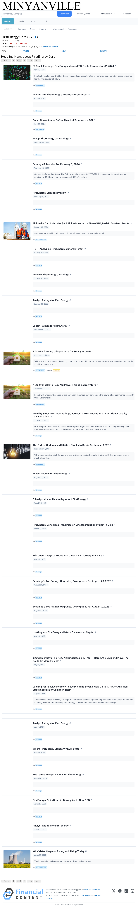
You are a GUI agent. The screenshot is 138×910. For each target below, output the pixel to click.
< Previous (6, 61)
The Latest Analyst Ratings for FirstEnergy (58, 774)
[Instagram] (132, 894)
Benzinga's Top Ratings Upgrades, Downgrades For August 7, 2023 (72, 606)
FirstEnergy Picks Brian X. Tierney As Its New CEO (62, 800)
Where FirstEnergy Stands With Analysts (57, 748)
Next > (37, 61)
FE (35, 37)
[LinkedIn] (126, 894)
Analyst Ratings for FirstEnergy (52, 300)
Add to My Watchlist (50, 47)
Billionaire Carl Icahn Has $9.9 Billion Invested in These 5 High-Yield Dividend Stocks (82, 223)
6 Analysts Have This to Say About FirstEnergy (61, 499)
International (58, 29)
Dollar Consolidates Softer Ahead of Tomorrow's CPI (64, 120)
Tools (45, 21)
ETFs (33, 21)
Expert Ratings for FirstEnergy (51, 325)
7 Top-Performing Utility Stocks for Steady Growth (63, 351)
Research (103, 51)
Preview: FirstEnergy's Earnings (52, 274)
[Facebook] (120, 894)
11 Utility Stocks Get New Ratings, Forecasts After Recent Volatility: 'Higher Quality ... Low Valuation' (81, 415)
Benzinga (39, 111)
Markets (7, 21)
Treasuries (72, 29)
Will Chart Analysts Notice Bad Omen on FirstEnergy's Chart (68, 555)
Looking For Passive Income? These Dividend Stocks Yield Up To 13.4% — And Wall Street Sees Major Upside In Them (80, 688)
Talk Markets (40, 129)
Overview (22, 29)
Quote (26, 51)
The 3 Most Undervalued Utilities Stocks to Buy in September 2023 (72, 445)
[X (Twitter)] (113, 894)
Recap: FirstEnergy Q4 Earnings (52, 138)
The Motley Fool (41, 239)
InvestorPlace (40, 85)
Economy (56, 370)
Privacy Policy (85, 895)
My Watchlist (106, 13)
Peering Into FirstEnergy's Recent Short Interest (61, 94)
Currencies (44, 29)
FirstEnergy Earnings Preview (51, 192)
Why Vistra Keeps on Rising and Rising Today (60, 851)
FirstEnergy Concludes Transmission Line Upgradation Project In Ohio (74, 524)
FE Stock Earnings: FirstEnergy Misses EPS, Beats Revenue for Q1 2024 (75, 66)
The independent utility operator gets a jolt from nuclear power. (63, 861)
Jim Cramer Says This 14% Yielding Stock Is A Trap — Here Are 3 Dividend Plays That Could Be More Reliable (81, 659)
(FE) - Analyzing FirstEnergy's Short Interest (59, 248)
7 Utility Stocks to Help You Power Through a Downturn (66, 384)
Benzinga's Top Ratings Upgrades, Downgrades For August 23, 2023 (73, 581)
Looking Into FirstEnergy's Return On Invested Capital (65, 632)
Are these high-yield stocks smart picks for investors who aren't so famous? (69, 233)
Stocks (21, 21)
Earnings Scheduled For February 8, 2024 (57, 164)
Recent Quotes (83, 13)
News (32, 29)
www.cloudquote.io (92, 889)
